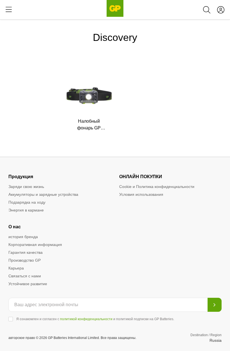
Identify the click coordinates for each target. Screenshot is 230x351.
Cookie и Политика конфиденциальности (156, 186)
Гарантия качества (25, 252)
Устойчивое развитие (27, 284)
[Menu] (9, 9)
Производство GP (24, 260)
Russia (216, 340)
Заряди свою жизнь (26, 186)
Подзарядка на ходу (26, 202)
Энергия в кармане (26, 210)
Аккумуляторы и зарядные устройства (43, 194)
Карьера (16, 268)
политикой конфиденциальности (86, 319)
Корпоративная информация (35, 244)
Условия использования (141, 194)
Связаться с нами (24, 276)
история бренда (23, 236)
